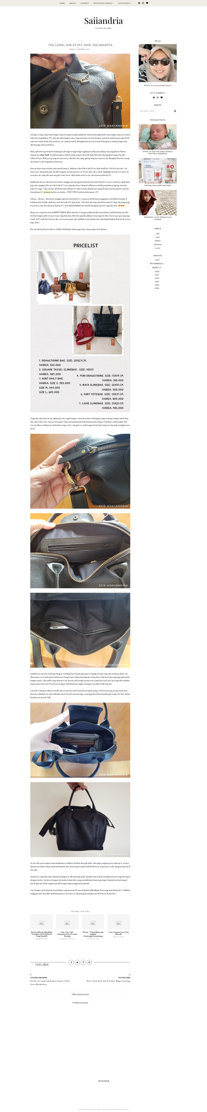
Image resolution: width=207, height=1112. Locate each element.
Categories (124, 3)
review (80, 41)
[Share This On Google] (89, 962)
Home (62, 3)
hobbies (158, 240)
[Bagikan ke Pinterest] (47, 964)
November (155, 264)
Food (158, 237)
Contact (85, 3)
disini (96, 890)
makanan (158, 244)
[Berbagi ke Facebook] (44, 964)
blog (157, 233)
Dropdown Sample (103, 3)
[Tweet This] (77, 962)
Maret (155, 268)
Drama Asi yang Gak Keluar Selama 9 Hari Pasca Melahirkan (158, 152)
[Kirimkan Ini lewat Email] (36, 964)
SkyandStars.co (122, 1109)
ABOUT (73, 3)
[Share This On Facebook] (71, 962)
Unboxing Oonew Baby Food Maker (158, 185)
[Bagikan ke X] (42, 964)
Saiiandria (103, 20)
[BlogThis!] (39, 964)
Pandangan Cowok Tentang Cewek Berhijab (158, 218)
